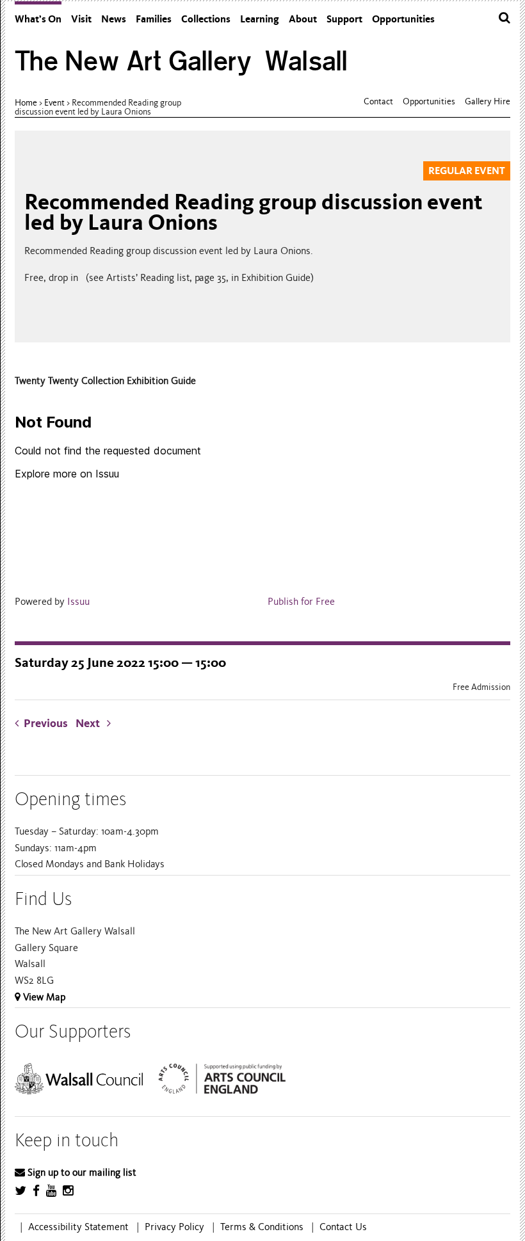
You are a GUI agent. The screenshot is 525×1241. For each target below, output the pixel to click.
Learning (259, 19)
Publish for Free (301, 601)
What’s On (38, 19)
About (303, 19)
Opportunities (403, 19)
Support (344, 19)
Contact (378, 101)
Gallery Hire (487, 101)
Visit (81, 19)
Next (91, 723)
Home (26, 102)
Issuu (78, 601)
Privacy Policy (174, 1227)
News (113, 19)
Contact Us (343, 1227)
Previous (46, 723)
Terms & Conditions (261, 1227)
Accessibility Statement (78, 1227)
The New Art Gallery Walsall (181, 61)
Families (154, 19)
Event (54, 102)
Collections (205, 19)
